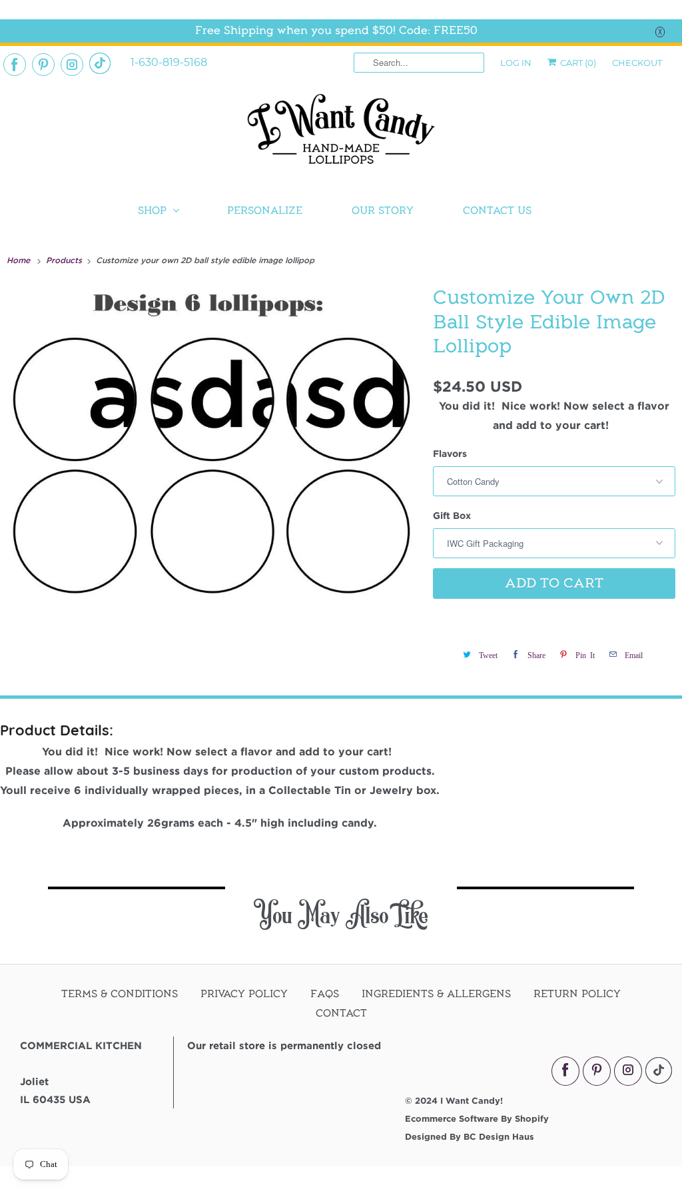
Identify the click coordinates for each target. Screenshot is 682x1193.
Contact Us (497, 210)
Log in (515, 62)
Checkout (637, 62)
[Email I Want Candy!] (100, 63)
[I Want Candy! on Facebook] (14, 64)
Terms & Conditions (119, 994)
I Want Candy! (471, 1100)
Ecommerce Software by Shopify (477, 1118)
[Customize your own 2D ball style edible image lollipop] (213, 463)
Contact (341, 1013)
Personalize (264, 210)
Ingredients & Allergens (436, 994)
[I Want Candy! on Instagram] (72, 64)
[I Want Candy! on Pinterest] (43, 64)
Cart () (577, 62)
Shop (152, 210)
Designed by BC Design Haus (469, 1136)
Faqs (324, 994)
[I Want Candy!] (341, 135)
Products (65, 259)
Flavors (450, 453)
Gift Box (452, 515)
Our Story (383, 210)
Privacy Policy (244, 994)
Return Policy (577, 994)
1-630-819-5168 (169, 62)
